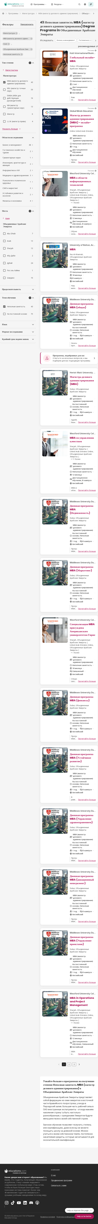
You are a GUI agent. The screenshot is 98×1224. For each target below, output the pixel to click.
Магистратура (11, 70)
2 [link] (69, 1064)
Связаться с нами (58, 1185)
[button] (10, 33)
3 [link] (74, 1064)
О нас (53, 1175)
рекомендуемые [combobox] (86, 46)
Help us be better (84, 1216)
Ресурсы (58, 4)
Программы (39, 4)
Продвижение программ (61, 1180)
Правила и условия (47, 1217)
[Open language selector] (85, 4)
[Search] (79, 4)
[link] (79, 1064)
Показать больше (10, 129)
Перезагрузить (26, 24)
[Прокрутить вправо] (93, 13)
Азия (7, 218)
